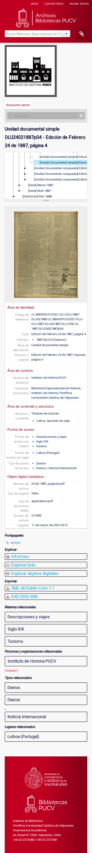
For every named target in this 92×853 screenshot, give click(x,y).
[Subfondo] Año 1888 (37, 196)
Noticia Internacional (62, 468)
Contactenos (54, 3)
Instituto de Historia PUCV (48, 377)
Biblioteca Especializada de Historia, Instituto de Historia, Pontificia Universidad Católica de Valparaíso (56, 392)
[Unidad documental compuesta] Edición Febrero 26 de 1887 (63, 174)
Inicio (34, 3)
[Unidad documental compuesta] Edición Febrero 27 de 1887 (63, 179)
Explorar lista (22, 564)
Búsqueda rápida (18, 105)
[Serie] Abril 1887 (39, 191)
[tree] (46, 175)
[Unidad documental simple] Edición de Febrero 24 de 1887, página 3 (66, 157)
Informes (19, 556)
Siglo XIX (42, 441)
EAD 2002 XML (24, 596)
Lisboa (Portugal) (48, 453)
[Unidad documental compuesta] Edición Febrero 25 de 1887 (63, 168)
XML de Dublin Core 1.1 (32, 588)
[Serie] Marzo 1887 (40, 185)
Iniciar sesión (79, 3)
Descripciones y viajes (51, 437)
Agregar (15, 542)
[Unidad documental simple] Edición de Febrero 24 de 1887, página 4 (66, 162)
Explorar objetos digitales (34, 573)
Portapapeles (82, 34)
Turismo (41, 446)
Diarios (41, 463)
